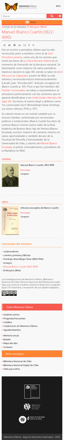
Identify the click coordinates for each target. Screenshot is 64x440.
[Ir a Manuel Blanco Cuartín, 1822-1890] (10, 186)
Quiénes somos (11, 314)
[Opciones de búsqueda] (59, 16)
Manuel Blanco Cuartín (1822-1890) (20, 266)
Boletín (7, 339)
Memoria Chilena (20, 7)
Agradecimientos (12, 330)
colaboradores (10, 251)
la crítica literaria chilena (37, 60)
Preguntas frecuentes (14, 318)
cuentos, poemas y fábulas (16, 255)
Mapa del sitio (10, 343)
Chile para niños (11, 369)
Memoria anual (11, 335)
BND (58, 6)
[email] (24, 45)
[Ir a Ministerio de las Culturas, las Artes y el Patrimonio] (32, 392)
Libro (5, 201)
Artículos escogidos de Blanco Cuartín (39, 207)
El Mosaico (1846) (12, 270)
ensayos (7, 263)
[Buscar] (51, 16)
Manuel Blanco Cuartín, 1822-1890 (37, 165)
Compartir (24, 174)
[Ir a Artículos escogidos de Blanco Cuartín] (10, 234)
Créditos (7, 322)
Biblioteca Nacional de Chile (17, 361)
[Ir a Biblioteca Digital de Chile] (32, 420)
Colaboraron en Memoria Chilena (20, 326)
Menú (33, 22)
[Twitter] (33, 45)
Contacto (7, 347)
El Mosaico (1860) (37, 26)
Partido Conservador (13, 90)
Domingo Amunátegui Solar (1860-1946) (23, 259)
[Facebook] (29, 45)
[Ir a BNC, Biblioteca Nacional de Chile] (32, 406)
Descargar (25, 170)
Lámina (6, 158)
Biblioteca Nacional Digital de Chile (21, 365)
